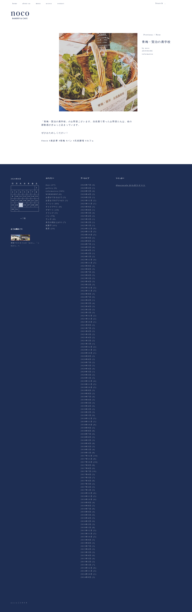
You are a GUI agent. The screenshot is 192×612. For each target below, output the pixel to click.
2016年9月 (86, 502)
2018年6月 (86, 437)
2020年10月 (86, 353)
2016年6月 (86, 512)
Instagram (27, 594)
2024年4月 (86, 250)
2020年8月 (86, 359)
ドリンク (50, 213)
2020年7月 (86, 362)
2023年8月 (86, 269)
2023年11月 (86, 263)
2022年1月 (86, 313)
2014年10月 (86, 574)
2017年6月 (86, 474)
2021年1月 (86, 344)
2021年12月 (86, 316)
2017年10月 (86, 462)
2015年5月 (86, 552)
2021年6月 (86, 331)
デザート (50, 210)
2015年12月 (86, 530)
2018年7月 (86, 434)
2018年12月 (86, 418)
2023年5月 (86, 278)
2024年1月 (86, 256)
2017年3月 (86, 484)
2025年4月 (86, 216)
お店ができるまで (54, 197)
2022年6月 (86, 300)
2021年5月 (86, 334)
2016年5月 (86, 515)
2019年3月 (86, 409)
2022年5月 (86, 303)
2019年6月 (86, 400)
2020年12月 (86, 347)
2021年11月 (86, 319)
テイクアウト (52, 207)
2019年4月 (86, 406)
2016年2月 (86, 524)
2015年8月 (86, 543)
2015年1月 (86, 565)
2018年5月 (86, 440)
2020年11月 (86, 350)
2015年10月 (86, 537)
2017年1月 (86, 490)
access (50, 3)
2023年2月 (86, 285)
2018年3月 (86, 446)
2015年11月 (86, 534)
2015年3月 (86, 559)
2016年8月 (86, 506)
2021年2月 (86, 341)
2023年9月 (86, 266)
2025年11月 (86, 204)
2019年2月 (86, 412)
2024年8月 (86, 241)
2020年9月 (86, 356)
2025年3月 (86, 219)
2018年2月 (86, 449)
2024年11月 (86, 232)
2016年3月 (86, 521)
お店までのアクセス (55, 200)
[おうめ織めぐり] (20, 240)
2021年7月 (86, 328)
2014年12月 (86, 568)
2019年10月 (86, 387)
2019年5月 (86, 403)
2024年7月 (86, 244)
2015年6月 (86, 549)
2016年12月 (86, 493)
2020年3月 (86, 372)
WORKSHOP (52, 194)
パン (48, 216)
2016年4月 (86, 518)
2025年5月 (86, 213)
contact (61, 3)
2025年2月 (86, 222)
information (147, 54)
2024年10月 (86, 235)
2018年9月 (86, 428)
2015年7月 (86, 546)
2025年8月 (86, 210)
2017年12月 (86, 456)
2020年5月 (86, 366)
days (48, 185)
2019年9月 (86, 390)
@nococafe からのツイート (131, 185)
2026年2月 (86, 197)
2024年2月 (86, 253)
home (15, 3)
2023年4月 (86, 281)
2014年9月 (86, 577)
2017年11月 (86, 459)
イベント (50, 204)
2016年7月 (86, 509)
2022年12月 (86, 288)
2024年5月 (86, 247)
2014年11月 (86, 571)
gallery (49, 188)
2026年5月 (86, 191)
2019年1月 (86, 415)
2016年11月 (86, 496)
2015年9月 (86, 540)
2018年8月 (86, 431)
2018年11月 (86, 422)
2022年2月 (86, 310)
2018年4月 (86, 443)
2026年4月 (86, 194)
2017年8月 (86, 468)
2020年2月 (86, 375)
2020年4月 (86, 369)
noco (147, 48)
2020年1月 (86, 378)
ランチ (49, 219)
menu (39, 3)
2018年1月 (86, 453)
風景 (48, 229)
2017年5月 (86, 478)
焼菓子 (49, 225)
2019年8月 (86, 393)
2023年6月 (86, 275)
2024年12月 (86, 229)
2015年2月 (86, 562)
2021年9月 (86, 325)
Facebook (20, 594)
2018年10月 (86, 425)
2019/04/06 (147, 51)
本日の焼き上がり (54, 222)
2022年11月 (86, 291)
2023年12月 (86, 260)
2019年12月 (86, 381)
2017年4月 (86, 481)
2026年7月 (86, 185)
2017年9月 (86, 465)
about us (27, 3)
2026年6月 (86, 188)
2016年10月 (86, 499)
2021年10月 (86, 322)
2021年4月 (86, 337)
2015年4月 (86, 555)
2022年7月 (86, 297)
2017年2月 (86, 487)
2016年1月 (86, 527)
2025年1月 (86, 225)
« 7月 (23, 218)
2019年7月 (86, 397)
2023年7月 (86, 272)
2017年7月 (86, 471)
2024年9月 (86, 238)
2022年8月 (86, 294)
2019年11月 (86, 384)
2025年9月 (86, 207)
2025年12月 (86, 200)
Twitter (13, 594)
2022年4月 (86, 306)
